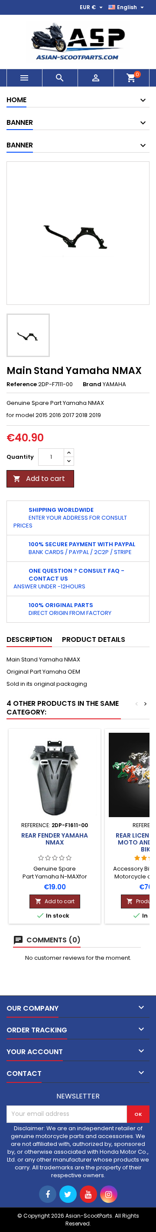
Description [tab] (29, 639)
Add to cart (39, 479)
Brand (92, 384)
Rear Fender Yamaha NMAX (54, 839)
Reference (21, 384)
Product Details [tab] (93, 639)
